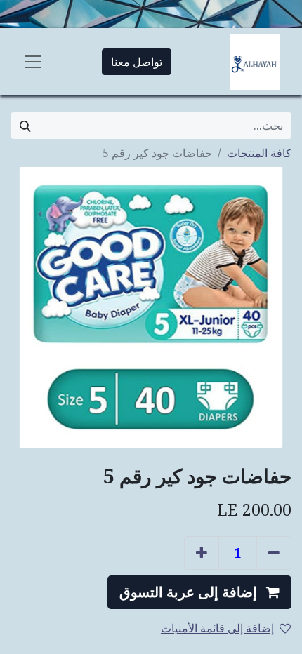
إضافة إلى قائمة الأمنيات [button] (217, 628)
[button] (199, 592)
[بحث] (25, 125)
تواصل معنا (136, 61)
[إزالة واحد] (273, 553)
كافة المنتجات (259, 153)
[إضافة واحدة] (201, 553)
